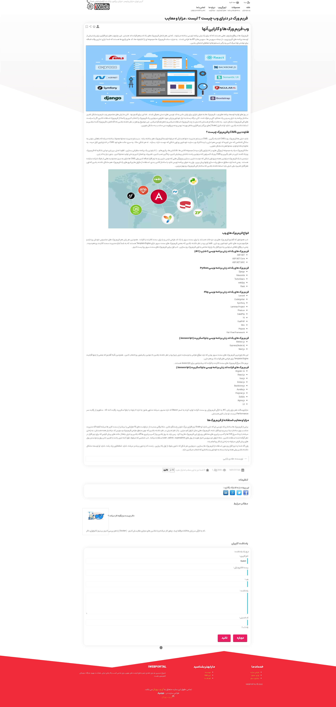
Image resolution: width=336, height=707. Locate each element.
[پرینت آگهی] (94, 26)
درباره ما (212, 9)
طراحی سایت (254, 672)
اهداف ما (207, 678)
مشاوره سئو (255, 678)
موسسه (208, 672)
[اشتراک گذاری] (90, 26)
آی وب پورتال (158, 689)
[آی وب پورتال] (95, 8)
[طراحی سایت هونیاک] (161, 693)
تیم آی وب (221, 9)
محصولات (234, 9)
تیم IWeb (207, 675)
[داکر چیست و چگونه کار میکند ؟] (95, 515)
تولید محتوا (255, 675)
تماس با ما (198, 9)
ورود (245, 2)
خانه (246, 9)
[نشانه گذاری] (86, 26)
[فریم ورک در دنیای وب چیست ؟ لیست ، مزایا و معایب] (246, 492)
